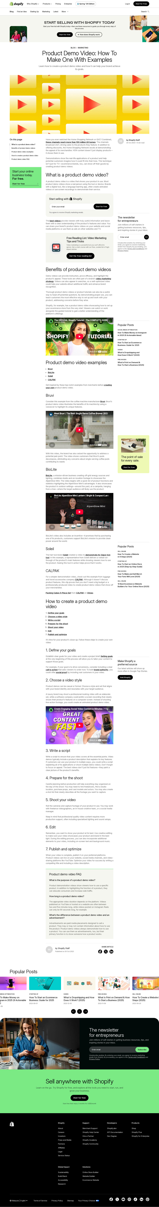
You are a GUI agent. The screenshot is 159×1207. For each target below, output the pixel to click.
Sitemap (70, 1201)
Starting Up (34, 11)
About (60, 1128)
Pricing (58, 4)
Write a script (54, 620)
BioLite (51, 372)
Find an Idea (22, 11)
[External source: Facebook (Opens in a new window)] (111, 1199)
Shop (134, 1128)
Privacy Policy (123, 251)
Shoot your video (56, 627)
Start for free (141, 4)
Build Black (62, 1176)
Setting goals (107, 656)
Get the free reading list (80, 256)
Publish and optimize (57, 634)
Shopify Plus (137, 1132)
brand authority (101, 670)
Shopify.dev (112, 1128)
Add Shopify (125, 677)
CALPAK (52, 380)
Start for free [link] (101, 206)
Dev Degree (112, 1136)
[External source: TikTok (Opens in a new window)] (135, 1199)
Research (62, 1184)
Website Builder (89, 1176)
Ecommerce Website (91, 1180)
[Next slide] (85, 1011)
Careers (61, 1132)
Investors (61, 1136)
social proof (61, 672)
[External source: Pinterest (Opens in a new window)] (147, 1199)
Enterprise (68, 4)
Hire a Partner (88, 1136)
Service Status (64, 1155)
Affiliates (61, 1148)
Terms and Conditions (135, 249)
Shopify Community (90, 1144)
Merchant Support (90, 1128)
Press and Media (64, 1140)
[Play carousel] (79, 1011)
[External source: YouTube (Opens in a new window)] (123, 1199)
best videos (55, 221)
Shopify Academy (90, 1140)
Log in (127, 4)
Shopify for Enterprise (140, 1136)
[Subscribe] (146, 237)
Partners (61, 1144)
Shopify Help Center (91, 1132)
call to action (52, 670)
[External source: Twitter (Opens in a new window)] (117, 1199)
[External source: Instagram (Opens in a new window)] (129, 1199)
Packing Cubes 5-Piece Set (58, 593)
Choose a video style (57, 616)
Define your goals (56, 613)
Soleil (50, 376)
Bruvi (50, 369)
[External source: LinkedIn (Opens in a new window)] (141, 1199)
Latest (55, 11)
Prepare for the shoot (58, 624)
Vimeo (90, 593)
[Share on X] (106, 952)
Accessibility (63, 1180)
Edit (49, 631)
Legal (60, 1152)
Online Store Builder (91, 1172)
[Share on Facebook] (100, 952)
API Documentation (115, 1132)
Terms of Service (40, 1201)
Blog (12, 11)
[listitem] (79, 991)
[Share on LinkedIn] (111, 952)
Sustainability (63, 1172)
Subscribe (142, 1050)
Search (144, 11)
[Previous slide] (73, 1011)
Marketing (46, 11)
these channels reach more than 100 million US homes (71, 142)
